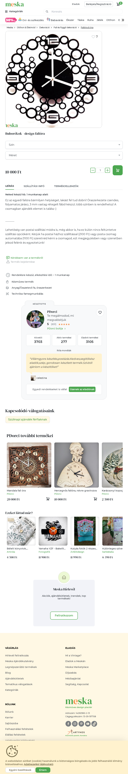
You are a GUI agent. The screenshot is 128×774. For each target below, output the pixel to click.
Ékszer (70, 20)
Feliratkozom (64, 615)
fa (34, 287)
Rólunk (9, 711)
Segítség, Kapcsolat (77, 684)
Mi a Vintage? (73, 655)
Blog (8, 672)
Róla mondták (64, 350)
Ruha (90, 20)
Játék (100, 20)
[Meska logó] (14, 4)
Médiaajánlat (73, 678)
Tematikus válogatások (18, 684)
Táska (81, 20)
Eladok (76, 4)
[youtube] (88, 724)
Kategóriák (11, 689)
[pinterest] (81, 724)
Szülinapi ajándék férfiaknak (27, 419)
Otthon (110, 20)
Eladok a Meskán (75, 661)
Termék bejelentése (23, 261)
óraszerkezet (44, 287)
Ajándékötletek (14, 678)
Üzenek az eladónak (82, 389)
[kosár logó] (118, 4)
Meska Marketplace (77, 667)
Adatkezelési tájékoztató (38, 764)
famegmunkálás (33, 293)
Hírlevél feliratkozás (17, 655)
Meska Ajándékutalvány (19, 661)
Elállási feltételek (15, 734)
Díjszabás (70, 672)
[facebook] (68, 724)
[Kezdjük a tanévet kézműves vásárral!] (11, 20)
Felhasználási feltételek (19, 729)
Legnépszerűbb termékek (21, 667)
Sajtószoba (11, 723)
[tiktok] (94, 724)
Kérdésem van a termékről (27, 257)
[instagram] (75, 724)
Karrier (9, 717)
